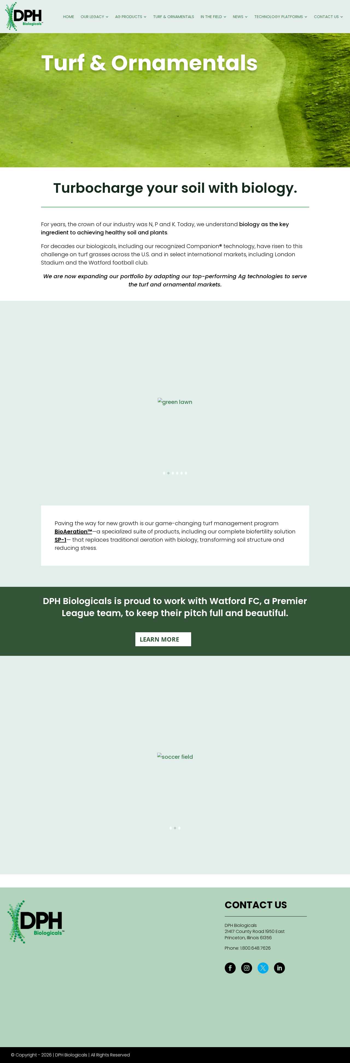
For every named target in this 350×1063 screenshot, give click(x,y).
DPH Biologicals (241, 925)
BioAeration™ (73, 531)
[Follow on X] (263, 968)
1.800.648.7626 (255, 948)
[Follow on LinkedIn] (279, 968)
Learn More (159, 639)
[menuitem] (68, 17)
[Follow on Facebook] (230, 968)
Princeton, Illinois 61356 (248, 938)
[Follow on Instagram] (246, 968)
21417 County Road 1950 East (255, 931)
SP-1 (60, 540)
